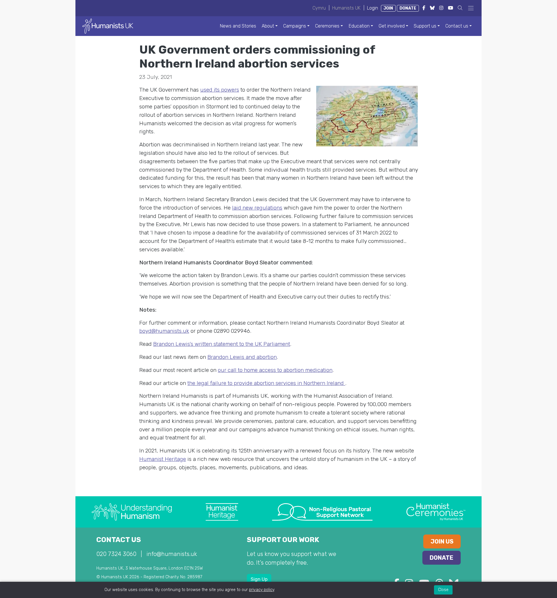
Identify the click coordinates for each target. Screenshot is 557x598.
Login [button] (372, 8)
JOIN (388, 8)
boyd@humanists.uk (164, 331)
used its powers (219, 89)
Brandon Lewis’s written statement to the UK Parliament (221, 344)
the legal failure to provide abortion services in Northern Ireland (266, 383)
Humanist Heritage (162, 459)
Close (443, 589)
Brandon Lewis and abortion (242, 357)
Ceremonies (327, 26)
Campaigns (294, 26)
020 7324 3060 (116, 553)
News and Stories (238, 26)
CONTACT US (118, 540)
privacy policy (261, 589)
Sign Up (259, 579)
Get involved (392, 26)
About (268, 26)
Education (359, 26)
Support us (425, 26)
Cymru (319, 8)
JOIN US (442, 541)
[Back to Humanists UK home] (107, 25)
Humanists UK (346, 8)
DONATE (407, 8)
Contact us (456, 26)
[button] (460, 8)
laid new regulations (257, 207)
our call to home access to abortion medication (275, 370)
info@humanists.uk (172, 553)
